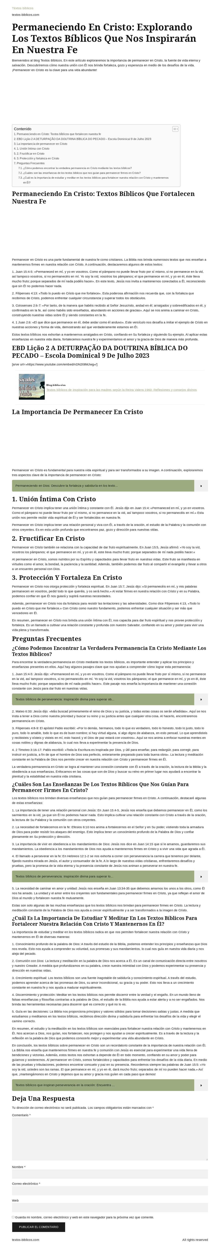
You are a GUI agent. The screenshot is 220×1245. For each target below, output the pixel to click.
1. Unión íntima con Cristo (33, 148)
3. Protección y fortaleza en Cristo (38, 158)
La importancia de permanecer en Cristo (42, 143)
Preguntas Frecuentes (31, 163)
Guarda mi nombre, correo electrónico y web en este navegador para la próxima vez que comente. (84, 1217)
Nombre (18, 1167)
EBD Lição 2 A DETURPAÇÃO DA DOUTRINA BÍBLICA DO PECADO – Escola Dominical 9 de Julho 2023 (84, 138)
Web (15, 1200)
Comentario (21, 1115)
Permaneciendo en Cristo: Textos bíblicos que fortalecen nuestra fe (59, 134)
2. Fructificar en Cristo (31, 153)
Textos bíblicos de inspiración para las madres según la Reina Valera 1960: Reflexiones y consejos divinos (121, 390)
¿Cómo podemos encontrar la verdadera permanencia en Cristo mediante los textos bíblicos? (77, 168)
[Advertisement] (110, 99)
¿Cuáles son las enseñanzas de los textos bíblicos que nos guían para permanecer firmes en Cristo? (82, 173)
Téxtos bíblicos (22, 8)
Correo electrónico (26, 1183)
